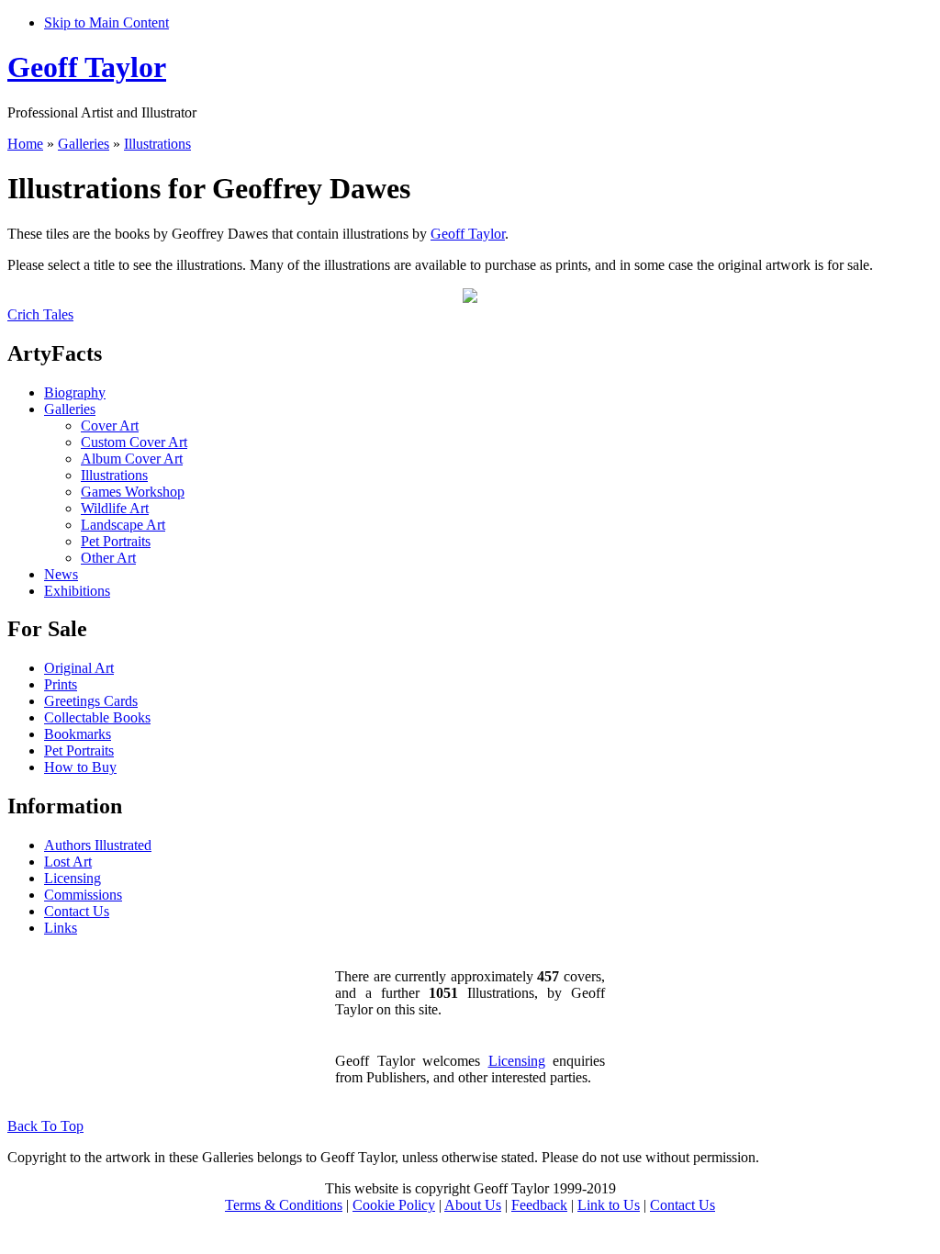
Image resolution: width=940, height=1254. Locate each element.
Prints (60, 684)
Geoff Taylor (86, 67)
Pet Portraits (116, 541)
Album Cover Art (132, 458)
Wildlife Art (115, 508)
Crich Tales (40, 314)
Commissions (83, 894)
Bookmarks (77, 734)
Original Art (79, 668)
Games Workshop (133, 491)
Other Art (108, 557)
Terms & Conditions (283, 1205)
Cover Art (110, 425)
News (61, 574)
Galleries (83, 143)
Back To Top (45, 1126)
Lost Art (68, 861)
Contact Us (76, 911)
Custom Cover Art (134, 442)
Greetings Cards (91, 701)
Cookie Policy (393, 1205)
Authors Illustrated (97, 845)
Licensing (72, 878)
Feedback (539, 1205)
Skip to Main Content (106, 22)
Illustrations (157, 143)
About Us (472, 1205)
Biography (75, 392)
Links (60, 927)
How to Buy (80, 767)
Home (25, 143)
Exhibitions (77, 591)
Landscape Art (123, 524)
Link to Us (608, 1205)
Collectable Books (97, 717)
